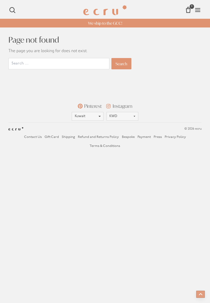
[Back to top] (200, 294)
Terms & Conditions (105, 146)
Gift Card (52, 137)
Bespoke (128, 137)
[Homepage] (105, 10)
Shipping (68, 137)
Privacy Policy (175, 137)
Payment (144, 137)
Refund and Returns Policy (98, 137)
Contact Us (33, 137)
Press (158, 137)
